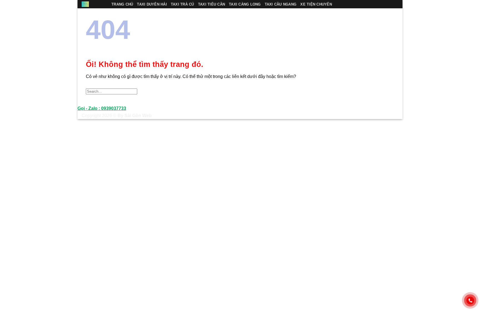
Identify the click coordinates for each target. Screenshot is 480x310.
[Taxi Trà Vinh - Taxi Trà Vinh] (92, 4)
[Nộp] (388, 91)
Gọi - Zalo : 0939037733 (102, 108)
